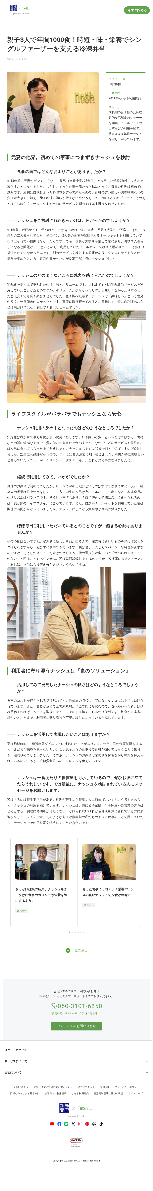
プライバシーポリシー (125, 1090)
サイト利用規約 (78, 1096)
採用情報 (103, 1090)
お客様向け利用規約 (54, 1096)
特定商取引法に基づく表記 (107, 1096)
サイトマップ (134, 1096)
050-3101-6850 (80, 1006)
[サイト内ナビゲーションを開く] (5, 10)
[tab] (69, 932)
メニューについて (15, 1053)
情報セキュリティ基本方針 (23, 1096)
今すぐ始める (137, 10)
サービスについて (15, 1064)
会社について (13, 1075)
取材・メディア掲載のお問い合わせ (51, 1090)
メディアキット (84, 1090)
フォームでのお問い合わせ (76, 1026)
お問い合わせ (19, 1090)
